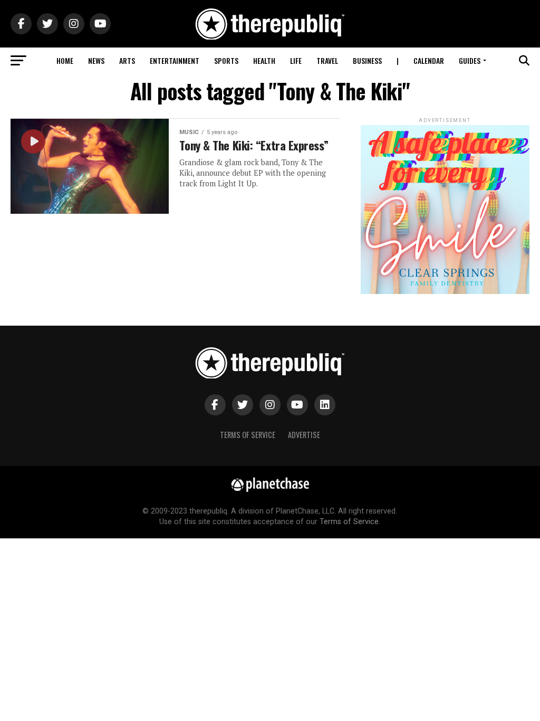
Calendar (428, 60)
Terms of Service (247, 434)
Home (64, 60)
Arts (127, 60)
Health (264, 60)
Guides (469, 60)
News (96, 60)
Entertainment (174, 60)
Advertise (304, 434)
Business (367, 60)
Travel (327, 60)
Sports (226, 60)
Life (296, 60)
